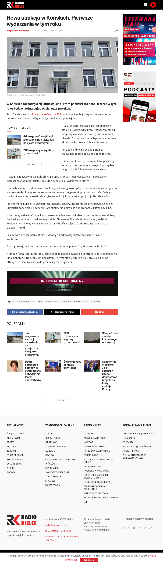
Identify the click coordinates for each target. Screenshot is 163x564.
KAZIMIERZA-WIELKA (56, 446)
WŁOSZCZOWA (52, 485)
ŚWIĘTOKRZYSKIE (16, 433)
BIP (86, 502)
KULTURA (11, 446)
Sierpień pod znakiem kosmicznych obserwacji (110, 337)
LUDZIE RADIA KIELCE (95, 446)
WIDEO (10, 468)
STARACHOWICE (53, 476)
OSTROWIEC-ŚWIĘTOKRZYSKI (60, 459)
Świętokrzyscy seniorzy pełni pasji (72, 364)
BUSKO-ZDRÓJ (52, 438)
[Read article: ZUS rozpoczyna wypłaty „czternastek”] (14, 154)
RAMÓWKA (89, 433)
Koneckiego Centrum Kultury (49, 114)
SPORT (10, 442)
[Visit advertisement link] (139, 39)
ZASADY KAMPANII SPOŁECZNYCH (101, 497)
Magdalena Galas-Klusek (18, 31)
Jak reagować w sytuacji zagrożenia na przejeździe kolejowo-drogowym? (38, 139)
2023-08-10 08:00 (41, 31)
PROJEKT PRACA (131, 451)
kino (40, 302)
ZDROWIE (11, 451)
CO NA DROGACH (15, 455)
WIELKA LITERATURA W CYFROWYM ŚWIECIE (134, 456)
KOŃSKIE (95, 302)
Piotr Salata (52, 302)
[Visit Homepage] (16, 5)
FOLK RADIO (129, 438)
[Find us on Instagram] (128, 528)
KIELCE (48, 433)
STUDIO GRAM (91, 455)
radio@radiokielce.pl (56, 525)
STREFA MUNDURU (16, 459)
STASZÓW (50, 481)
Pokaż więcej (32, 164)
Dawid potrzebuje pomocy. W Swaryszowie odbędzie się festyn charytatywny (33, 371)
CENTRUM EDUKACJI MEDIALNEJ (138, 433)
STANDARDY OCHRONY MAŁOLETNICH (95, 487)
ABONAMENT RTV (92, 466)
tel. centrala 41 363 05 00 (58, 531)
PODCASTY (128, 442)
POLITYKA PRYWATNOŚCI (96, 470)
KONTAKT (88, 442)
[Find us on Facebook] (123, 528)
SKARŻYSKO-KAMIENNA (57, 472)
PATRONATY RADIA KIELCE (97, 451)
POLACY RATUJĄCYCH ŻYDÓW (137, 446)
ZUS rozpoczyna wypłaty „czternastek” (38, 151)
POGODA (11, 472)
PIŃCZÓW (50, 463)
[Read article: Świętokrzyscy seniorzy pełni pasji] (53, 366)
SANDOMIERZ (52, 468)
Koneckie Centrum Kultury (75, 302)
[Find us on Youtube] (134, 528)
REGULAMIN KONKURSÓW (97, 482)
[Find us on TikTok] (150, 528)
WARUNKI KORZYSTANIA (96, 493)
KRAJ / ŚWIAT (13, 438)
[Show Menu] (145, 5)
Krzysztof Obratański (24, 302)
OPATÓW (49, 455)
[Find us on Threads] (145, 528)
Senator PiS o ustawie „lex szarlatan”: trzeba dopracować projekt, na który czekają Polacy (109, 375)
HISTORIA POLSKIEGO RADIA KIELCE (98, 461)
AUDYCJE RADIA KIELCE (95, 438)
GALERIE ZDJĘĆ (14, 463)
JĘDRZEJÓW (51, 442)
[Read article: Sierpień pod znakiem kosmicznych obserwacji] (92, 337)
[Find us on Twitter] (139, 528)
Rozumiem (89, 560)
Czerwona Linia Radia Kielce (59, 536)
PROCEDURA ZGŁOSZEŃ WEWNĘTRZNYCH (96, 476)
